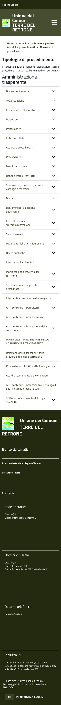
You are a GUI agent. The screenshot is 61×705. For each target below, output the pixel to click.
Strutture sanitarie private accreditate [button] (21, 287)
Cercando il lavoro (11, 472)
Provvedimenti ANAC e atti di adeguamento (31, 366)
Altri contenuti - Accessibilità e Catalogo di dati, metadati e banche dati (31, 387)
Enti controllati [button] (15, 138)
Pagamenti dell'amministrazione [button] (25, 243)
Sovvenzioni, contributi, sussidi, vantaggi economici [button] (24, 187)
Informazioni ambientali (20, 262)
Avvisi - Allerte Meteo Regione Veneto (21, 463)
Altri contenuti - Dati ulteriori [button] (23, 308)
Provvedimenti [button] (14, 157)
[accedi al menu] (54, 22)
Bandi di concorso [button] (16, 166)
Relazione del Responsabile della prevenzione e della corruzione (25, 355)
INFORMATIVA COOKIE (29, 697)
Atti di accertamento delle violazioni (27, 375)
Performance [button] (13, 129)
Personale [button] (12, 119)
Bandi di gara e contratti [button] (20, 176)
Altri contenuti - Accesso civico (24, 317)
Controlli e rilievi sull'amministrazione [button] (18, 223)
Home (10, 43)
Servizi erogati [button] (14, 234)
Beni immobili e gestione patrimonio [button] (20, 210)
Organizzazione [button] (15, 101)
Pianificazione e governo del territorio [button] (22, 274)
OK (9, 697)
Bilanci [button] (10, 198)
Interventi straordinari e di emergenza (28, 298)
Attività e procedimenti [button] (19, 147)
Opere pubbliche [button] (15, 253)
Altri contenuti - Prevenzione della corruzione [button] (26, 328)
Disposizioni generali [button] (18, 91)
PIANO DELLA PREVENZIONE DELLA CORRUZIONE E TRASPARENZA (27, 341)
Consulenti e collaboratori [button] (21, 110)
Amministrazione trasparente (36, 43)
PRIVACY (8, 687)
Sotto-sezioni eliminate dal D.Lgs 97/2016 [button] (25, 400)
